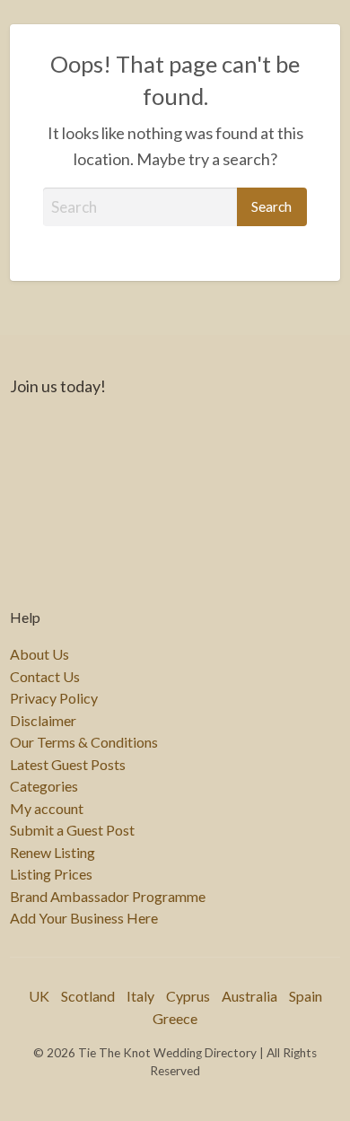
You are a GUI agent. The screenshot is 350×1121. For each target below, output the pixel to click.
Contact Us (45, 677)
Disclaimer (43, 721)
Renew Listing (52, 852)
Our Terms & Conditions (84, 742)
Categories (44, 786)
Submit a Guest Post (72, 830)
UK (39, 995)
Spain (305, 995)
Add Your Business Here (84, 918)
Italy (140, 995)
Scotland (88, 995)
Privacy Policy (54, 698)
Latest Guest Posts (68, 765)
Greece (175, 1018)
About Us (39, 654)
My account (46, 808)
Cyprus (188, 995)
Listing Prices (51, 874)
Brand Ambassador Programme (108, 896)
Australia (249, 995)
